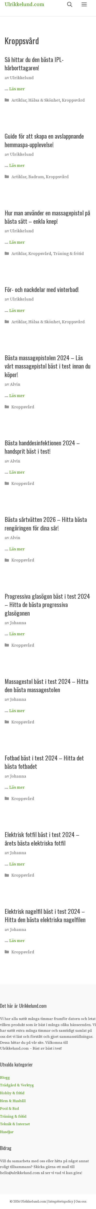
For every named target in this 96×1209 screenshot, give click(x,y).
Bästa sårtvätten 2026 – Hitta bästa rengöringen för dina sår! (46, 523)
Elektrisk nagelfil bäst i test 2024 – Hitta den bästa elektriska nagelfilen (45, 915)
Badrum (36, 177)
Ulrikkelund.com (24, 4)
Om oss (80, 1202)
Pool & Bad (9, 1108)
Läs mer (17, 89)
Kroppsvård (73, 100)
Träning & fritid (68, 253)
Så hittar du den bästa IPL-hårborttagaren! (34, 63)
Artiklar (18, 100)
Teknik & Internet (15, 1124)
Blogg (5, 1077)
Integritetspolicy (60, 1202)
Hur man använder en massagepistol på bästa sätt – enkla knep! (47, 217)
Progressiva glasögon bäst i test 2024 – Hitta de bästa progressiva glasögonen (47, 604)
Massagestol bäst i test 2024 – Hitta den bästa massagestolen (46, 685)
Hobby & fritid (12, 1093)
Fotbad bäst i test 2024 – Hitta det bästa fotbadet (44, 762)
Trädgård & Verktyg (17, 1085)
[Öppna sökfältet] (69, 4)
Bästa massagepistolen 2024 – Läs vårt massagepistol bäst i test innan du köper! (47, 366)
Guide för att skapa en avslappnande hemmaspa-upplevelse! (44, 140)
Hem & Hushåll (13, 1101)
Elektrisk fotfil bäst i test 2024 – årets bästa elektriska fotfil (42, 838)
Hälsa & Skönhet (44, 100)
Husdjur (7, 1132)
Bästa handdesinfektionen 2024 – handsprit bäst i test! (42, 447)
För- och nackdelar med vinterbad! (42, 289)
